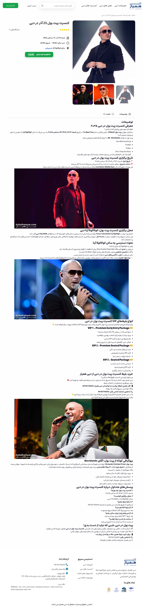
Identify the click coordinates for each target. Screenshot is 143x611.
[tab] (125, 114)
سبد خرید (31, 5)
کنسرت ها (127, 15)
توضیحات (123, 114)
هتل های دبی (105, 5)
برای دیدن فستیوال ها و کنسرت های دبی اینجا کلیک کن (112, 397)
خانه (133, 15)
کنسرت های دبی (89, 5)
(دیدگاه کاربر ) (14, 29)
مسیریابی (48, 48)
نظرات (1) (106, 114)
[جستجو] (42, 6)
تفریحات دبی (120, 5)
